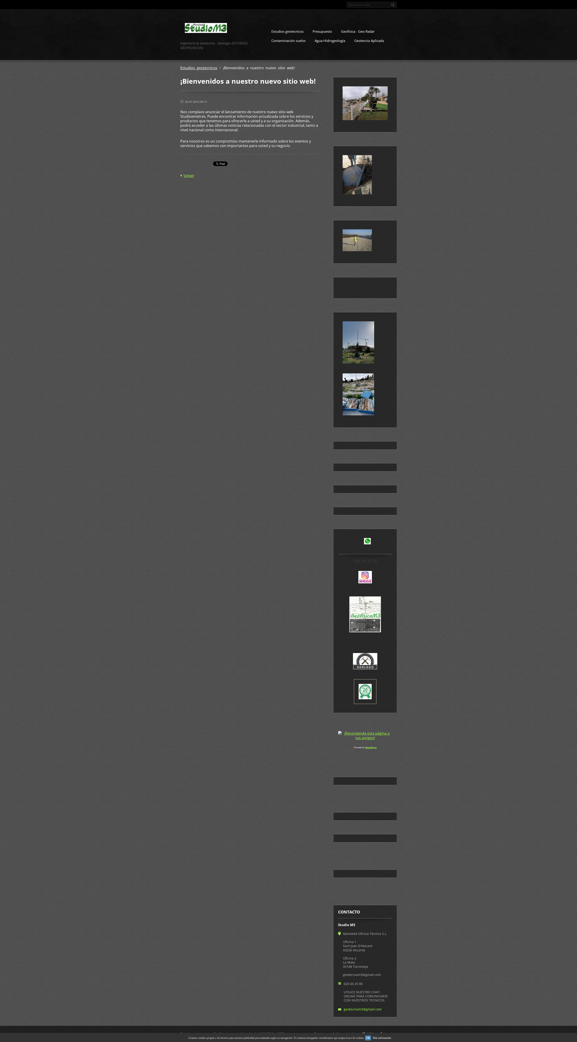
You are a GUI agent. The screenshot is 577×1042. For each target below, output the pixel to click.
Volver (188, 175)
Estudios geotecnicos (287, 31)
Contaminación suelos (288, 40)
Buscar (392, 4)
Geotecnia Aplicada (369, 40)
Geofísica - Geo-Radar (358, 31)
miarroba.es (371, 747)
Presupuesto (322, 31)
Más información (382, 1038)
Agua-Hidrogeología (330, 40)
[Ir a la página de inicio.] (205, 28)
